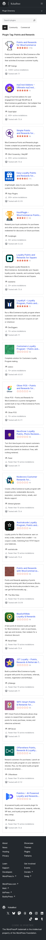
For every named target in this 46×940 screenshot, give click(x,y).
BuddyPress (8, 896)
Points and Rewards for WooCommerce (27, 43)
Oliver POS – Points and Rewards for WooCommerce (26, 387)
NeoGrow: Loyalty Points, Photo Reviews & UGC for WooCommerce (29, 432)
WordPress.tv (9, 876)
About (5, 843)
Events (27, 868)
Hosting (5, 851)
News (4, 847)
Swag (27, 876)
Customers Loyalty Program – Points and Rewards (27, 347)
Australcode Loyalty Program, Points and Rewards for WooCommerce (27, 524)
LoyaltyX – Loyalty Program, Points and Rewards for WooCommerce (27, 302)
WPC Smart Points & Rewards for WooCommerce (26, 703)
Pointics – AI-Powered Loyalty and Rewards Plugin (28, 794)
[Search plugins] (34, 20)
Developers (7, 872)
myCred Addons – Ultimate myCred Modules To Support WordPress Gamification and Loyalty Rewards (29, 86)
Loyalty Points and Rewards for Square (27, 256)
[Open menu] (42, 3)
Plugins (27, 851)
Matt (5, 888)
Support (5, 868)
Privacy (5, 856)
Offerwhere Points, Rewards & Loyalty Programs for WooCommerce (26, 749)
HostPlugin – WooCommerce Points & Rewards (28, 214)
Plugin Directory (8, 11)
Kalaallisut (12, 907)
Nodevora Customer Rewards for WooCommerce (27, 478)
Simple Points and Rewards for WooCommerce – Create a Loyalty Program (25, 132)
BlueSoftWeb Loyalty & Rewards (26, 615)
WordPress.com (10, 884)
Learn (4, 863)
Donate (28, 872)
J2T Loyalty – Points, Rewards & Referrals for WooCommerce (29, 661)
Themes (27, 847)
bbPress (7, 892)
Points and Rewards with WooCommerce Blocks (27, 569)
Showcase (28, 843)
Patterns (28, 856)
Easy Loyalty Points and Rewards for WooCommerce (26, 174)
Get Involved (30, 863)
